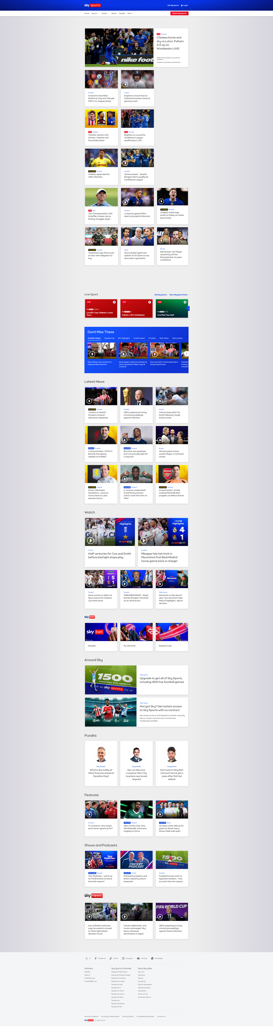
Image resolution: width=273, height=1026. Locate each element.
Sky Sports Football (118, 978)
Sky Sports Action (117, 994)
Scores (104, 13)
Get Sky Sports (173, 5)
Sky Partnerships (144, 987)
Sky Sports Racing (117, 1003)
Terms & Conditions (91, 1016)
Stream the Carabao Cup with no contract (168, 58)
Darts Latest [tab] (177, 338)
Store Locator (143, 994)
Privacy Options (128, 1016)
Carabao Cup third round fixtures (168, 62)
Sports (94, 13)
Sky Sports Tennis (117, 990)
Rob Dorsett (101, 766)
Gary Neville (136, 766)
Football (163, 34)
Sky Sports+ (115, 1000)
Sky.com (141, 972)
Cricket (126, 92)
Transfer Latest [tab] (94, 338)
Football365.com (90, 981)
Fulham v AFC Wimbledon (133, 315)
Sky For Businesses (145, 984)
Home (86, 13)
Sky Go (140, 978)
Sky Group (141, 981)
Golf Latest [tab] (164, 338)
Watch (114, 13)
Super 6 (87, 975)
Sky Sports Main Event (119, 972)
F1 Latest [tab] (152, 338)
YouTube (144, 958)
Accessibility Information (145, 1016)
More (129, 13)
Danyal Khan (171, 766)
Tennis (126, 250)
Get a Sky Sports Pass (178, 295)
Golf (94, 210)
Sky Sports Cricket (118, 981)
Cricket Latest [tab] (139, 338)
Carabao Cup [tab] (109, 338)
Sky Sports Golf (117, 984)
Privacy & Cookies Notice (110, 1016)
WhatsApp (159, 958)
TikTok (115, 958)
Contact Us (161, 1016)
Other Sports (163, 592)
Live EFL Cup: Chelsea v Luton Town (100, 314)
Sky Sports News (117, 997)
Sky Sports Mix (116, 1006)
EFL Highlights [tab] (124, 338)
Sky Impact (142, 990)
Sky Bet (122, 13)
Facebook (101, 958)
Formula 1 (91, 822)
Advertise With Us (144, 997)
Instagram (129, 958)
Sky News (141, 975)
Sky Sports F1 (116, 987)
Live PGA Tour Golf (165, 315)
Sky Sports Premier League (121, 975)
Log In (185, 5)
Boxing (162, 248)
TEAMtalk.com (89, 978)
